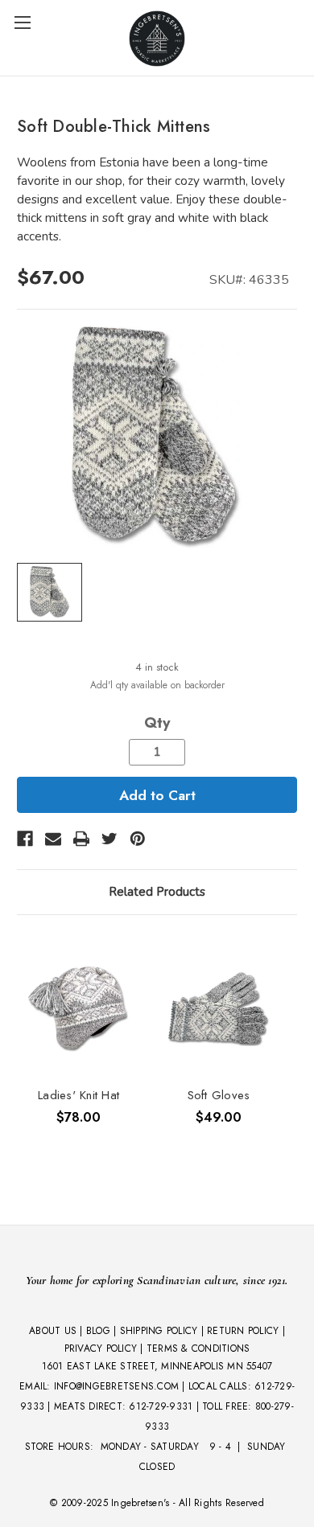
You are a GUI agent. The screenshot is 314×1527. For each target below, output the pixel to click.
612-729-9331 (160, 1406)
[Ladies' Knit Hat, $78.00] (78, 1009)
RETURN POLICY (243, 1331)
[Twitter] (109, 838)
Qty (157, 722)
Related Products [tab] (157, 892)
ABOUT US (52, 1331)
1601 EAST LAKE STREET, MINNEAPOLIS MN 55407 (157, 1366)
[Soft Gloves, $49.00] (218, 1009)
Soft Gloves (219, 1095)
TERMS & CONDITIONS (198, 1348)
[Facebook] (25, 838)
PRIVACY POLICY (101, 1348)
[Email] (53, 838)
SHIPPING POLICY (159, 1331)
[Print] (81, 838)
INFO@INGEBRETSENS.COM (116, 1386)
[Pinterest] (138, 838)
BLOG (98, 1331)
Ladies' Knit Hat (78, 1095)
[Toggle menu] (22, 22)
